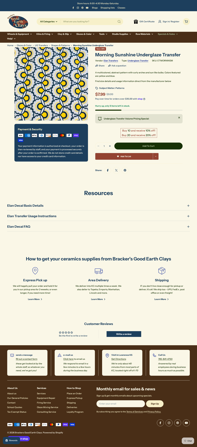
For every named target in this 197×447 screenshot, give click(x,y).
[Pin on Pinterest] (125, 170)
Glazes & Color (24, 45)
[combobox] (80, 21)
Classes (121, 7)
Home (10, 45)
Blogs (95, 7)
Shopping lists (108, 7)
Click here (68, 359)
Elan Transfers (111, 60)
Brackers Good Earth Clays (28, 432)
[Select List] (156, 156)
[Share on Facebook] (107, 170)
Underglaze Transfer (138, 60)
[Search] (119, 21)
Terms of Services (134, 411)
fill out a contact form (26, 359)
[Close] (179, 117)
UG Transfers (41, 45)
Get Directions (118, 359)
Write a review (124, 334)
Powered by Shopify (53, 432)
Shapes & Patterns (60, 45)
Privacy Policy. (154, 411)
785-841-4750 (165, 359)
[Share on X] (116, 170)
